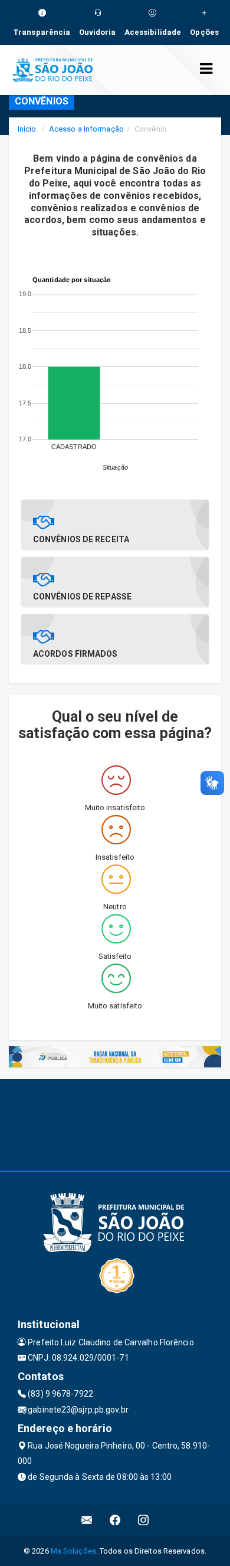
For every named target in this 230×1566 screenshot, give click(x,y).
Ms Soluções (73, 1551)
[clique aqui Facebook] (115, 1520)
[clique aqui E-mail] (87, 1520)
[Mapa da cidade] (115, 1123)
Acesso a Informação (86, 129)
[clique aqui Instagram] (143, 1520)
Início (27, 129)
